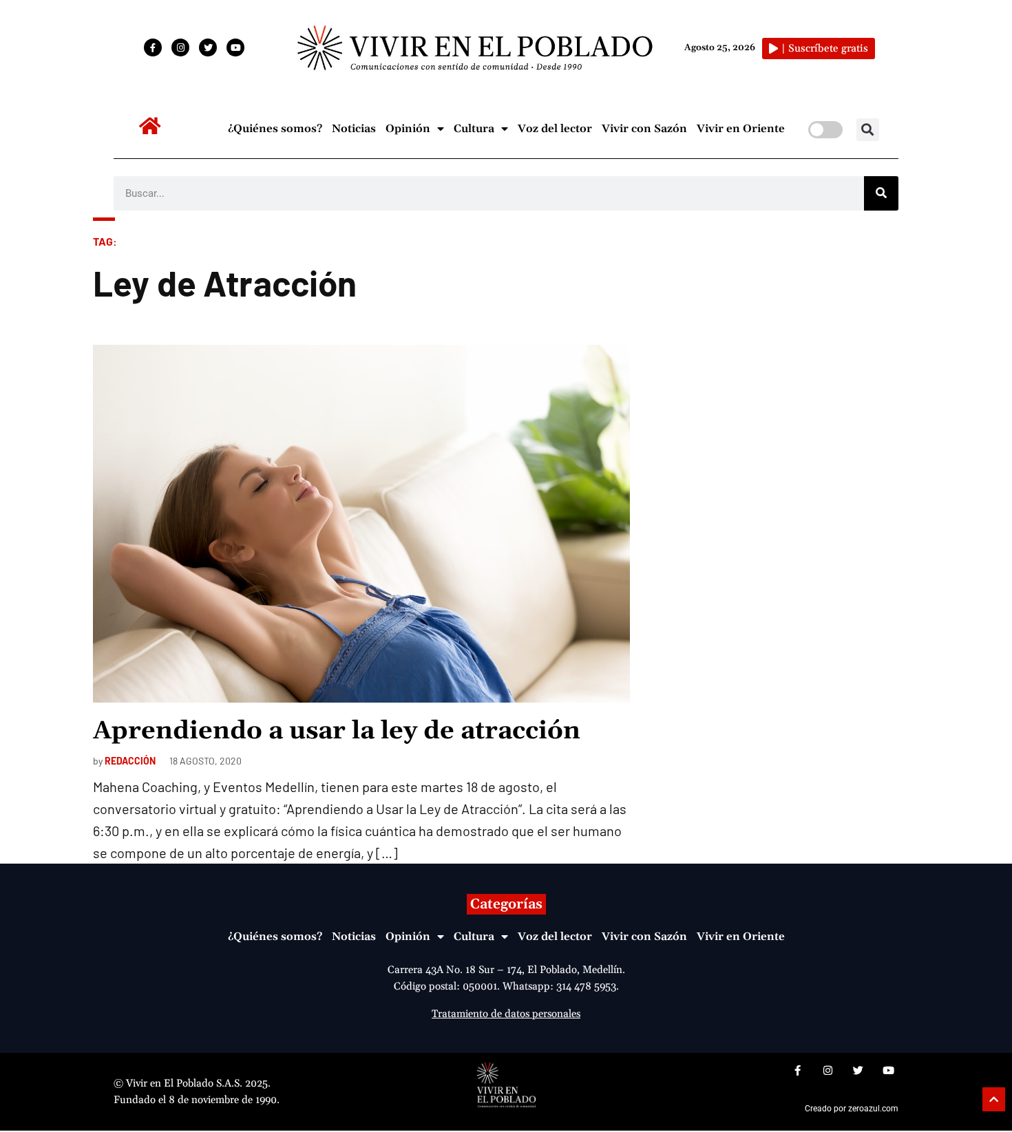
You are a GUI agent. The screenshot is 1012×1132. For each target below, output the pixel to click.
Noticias (354, 129)
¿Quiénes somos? (275, 129)
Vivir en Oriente (741, 129)
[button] (867, 129)
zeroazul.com (873, 1108)
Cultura (474, 129)
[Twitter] (208, 47)
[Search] (881, 193)
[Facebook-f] (153, 47)
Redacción (130, 761)
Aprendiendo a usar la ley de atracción (336, 731)
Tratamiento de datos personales (506, 1014)
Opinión (408, 129)
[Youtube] (235, 47)
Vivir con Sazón (644, 129)
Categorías (506, 904)
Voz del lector (555, 129)
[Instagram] (180, 47)
